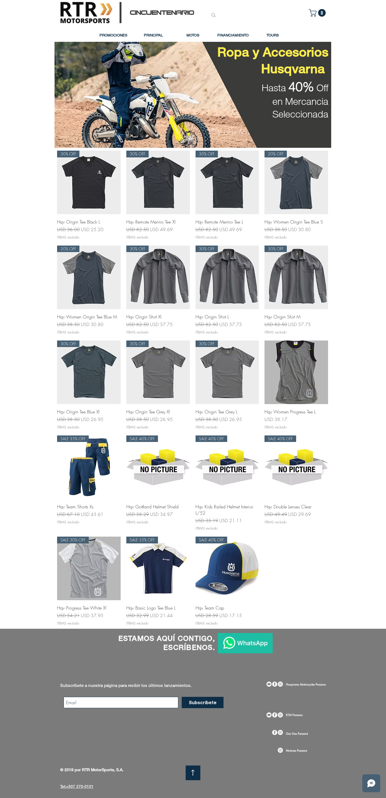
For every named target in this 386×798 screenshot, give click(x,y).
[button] (318, 13)
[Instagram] (280, 684)
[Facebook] (274, 684)
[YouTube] (269, 684)
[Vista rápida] (296, 372)
